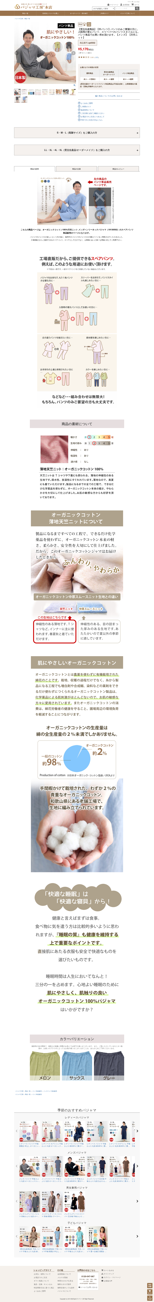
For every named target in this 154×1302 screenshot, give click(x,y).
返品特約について (87, 110)
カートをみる (108, 1270)
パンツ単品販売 (37, 1091)
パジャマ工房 (19, 19)
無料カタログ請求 (64, 1284)
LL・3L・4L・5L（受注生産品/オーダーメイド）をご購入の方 (77, 150)
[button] (16, 1131)
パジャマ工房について (127, 13)
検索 (137, 8)
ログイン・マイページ (112, 1277)
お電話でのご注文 (40, 1277)
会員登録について (64, 1274)
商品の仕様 (76, 169)
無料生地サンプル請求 (66, 1287)
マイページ (114, 4)
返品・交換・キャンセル (43, 1284)
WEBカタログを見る (65, 1281)
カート (136, 4)
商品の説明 (34, 169)
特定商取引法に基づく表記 (44, 1287)
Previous (17, 53)
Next (73, 53)
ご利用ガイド (104, 13)
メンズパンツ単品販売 (50, 1091)
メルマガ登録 (63, 1277)
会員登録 (126, 4)
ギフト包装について (41, 1281)
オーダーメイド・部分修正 (79, 13)
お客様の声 (107, 1281)
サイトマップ (108, 1274)
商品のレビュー (118, 169)
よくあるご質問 (87, 103)
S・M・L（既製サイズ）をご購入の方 (77, 132)
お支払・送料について (42, 1274)
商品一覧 (25, 13)
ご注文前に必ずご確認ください (92, 113)
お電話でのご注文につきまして (92, 116)
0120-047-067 (88, 1276)
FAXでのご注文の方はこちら (92, 120)
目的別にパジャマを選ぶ (50, 13)
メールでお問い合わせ (88, 1287)
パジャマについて (64, 1291)
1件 (96, 57)
